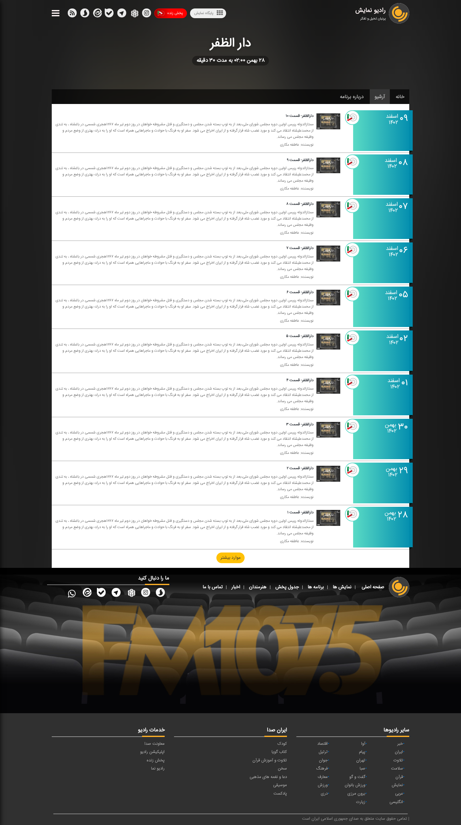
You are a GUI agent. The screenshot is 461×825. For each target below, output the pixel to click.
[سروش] (109, 14)
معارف (323, 777)
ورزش (323, 785)
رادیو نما (158, 768)
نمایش (397, 785)
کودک (282, 743)
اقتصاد (322, 743)
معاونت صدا (155, 743)
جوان (323, 760)
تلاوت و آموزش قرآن (269, 760)
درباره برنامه (352, 97)
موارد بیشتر (230, 558)
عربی (399, 793)
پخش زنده (175, 13)
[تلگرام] (121, 14)
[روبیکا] (134, 14)
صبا (362, 768)
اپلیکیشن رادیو (152, 752)
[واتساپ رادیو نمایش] (72, 593)
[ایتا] (97, 14)
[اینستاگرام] (146, 14)
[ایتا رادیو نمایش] (86, 593)
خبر (400, 743)
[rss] (72, 14)
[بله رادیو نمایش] (101, 593)
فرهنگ (322, 768)
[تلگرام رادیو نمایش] (116, 593)
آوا (363, 743)
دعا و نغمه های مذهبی (268, 777)
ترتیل (323, 752)
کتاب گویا (279, 752)
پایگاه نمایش (203, 13)
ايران (399, 752)
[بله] (84, 14)
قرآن (399, 777)
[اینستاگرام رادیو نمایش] (145, 593)
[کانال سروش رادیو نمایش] (160, 593)
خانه (400, 97)
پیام (362, 752)
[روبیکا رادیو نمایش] (131, 593)
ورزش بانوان (355, 785)
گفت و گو (357, 777)
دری (324, 793)
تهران (360, 760)
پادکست (280, 793)
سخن (282, 768)
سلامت (397, 768)
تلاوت (398, 760)
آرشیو (379, 97)
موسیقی (280, 785)
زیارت (360, 802)
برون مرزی (356, 793)
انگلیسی (396, 802)
